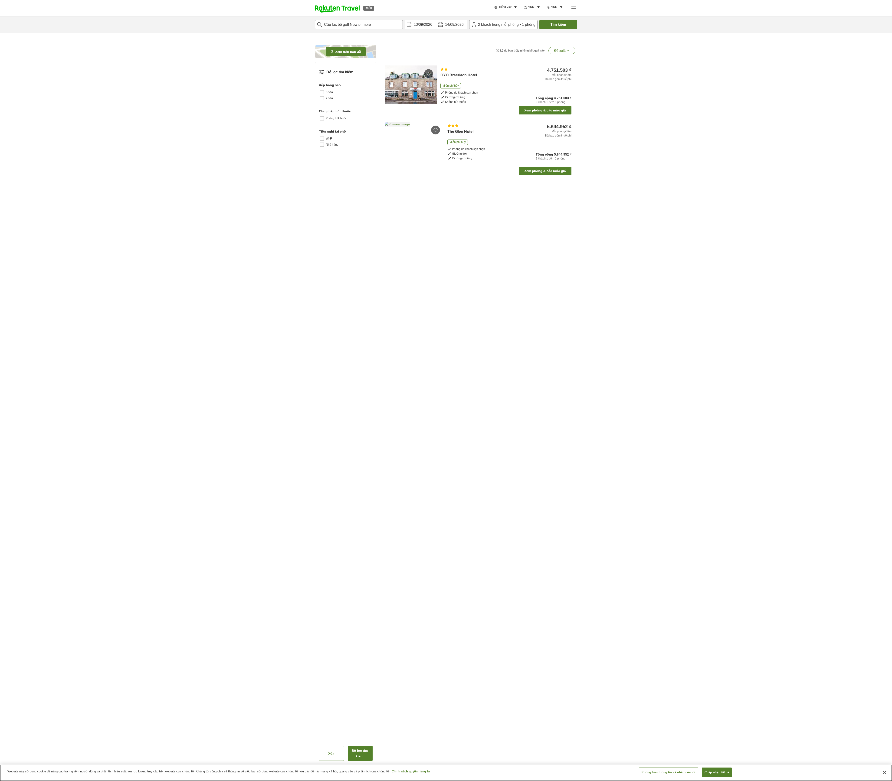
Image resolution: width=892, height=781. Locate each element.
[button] (337, 8)
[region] (446, 773)
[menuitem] (506, 7)
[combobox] (359, 24)
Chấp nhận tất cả (717, 772)
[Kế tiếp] (436, 143)
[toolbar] (436, 24)
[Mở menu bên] (573, 8)
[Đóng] (884, 772)
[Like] (428, 73)
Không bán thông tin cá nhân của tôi (668, 772)
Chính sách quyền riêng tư (411, 771)
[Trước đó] (390, 143)
